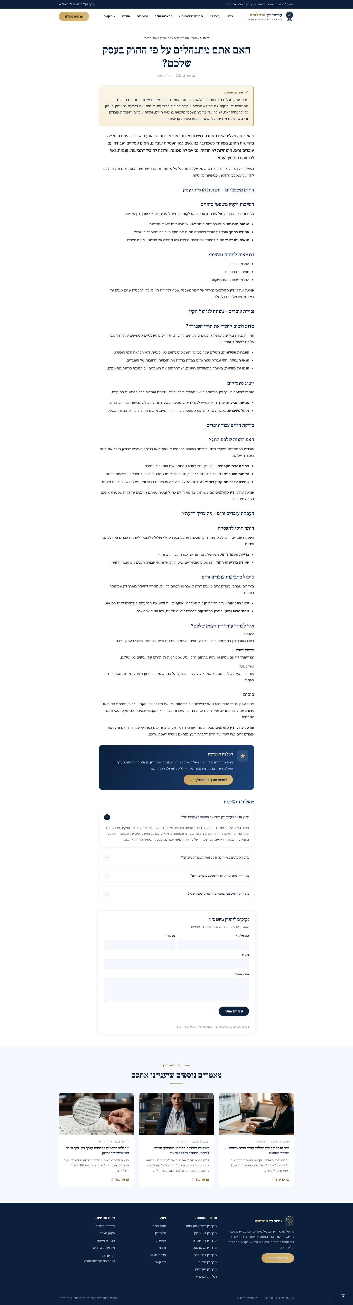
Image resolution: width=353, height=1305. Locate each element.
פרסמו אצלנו (74, 16)
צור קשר (109, 16)
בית (230, 16)
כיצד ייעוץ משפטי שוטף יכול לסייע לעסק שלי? (177, 894)
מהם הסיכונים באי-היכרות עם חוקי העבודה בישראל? (177, 857)
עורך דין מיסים (208, 1262)
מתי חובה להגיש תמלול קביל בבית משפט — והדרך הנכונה (257, 1150)
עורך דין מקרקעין (206, 1269)
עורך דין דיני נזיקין (205, 1233)
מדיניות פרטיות (105, 1226)
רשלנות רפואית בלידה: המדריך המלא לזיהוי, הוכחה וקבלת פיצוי (181, 1150)
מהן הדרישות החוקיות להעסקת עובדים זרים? (177, 875)
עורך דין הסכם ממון (204, 1247)
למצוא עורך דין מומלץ (211, 780)
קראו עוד (282, 1179)
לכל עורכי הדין (277, 1258)
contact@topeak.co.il (98, 1261)
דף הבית (204, 38)
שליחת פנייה (234, 1011)
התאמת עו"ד (164, 16)
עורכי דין (215, 16)
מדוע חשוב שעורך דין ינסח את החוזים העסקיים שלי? (176, 817)
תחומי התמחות (192, 16)
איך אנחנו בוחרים (104, 1247)
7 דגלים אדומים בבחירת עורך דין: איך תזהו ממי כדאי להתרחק (97, 1150)
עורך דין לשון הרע (205, 1255)
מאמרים (142, 16)
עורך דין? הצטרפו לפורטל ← (77, 4)
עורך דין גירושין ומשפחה (201, 1226)
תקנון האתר (107, 1233)
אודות (126, 16)
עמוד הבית (159, 1226)
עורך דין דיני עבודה (205, 1240)
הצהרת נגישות (106, 1240)
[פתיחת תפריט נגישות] (343, 1295)
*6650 (106, 1256)
